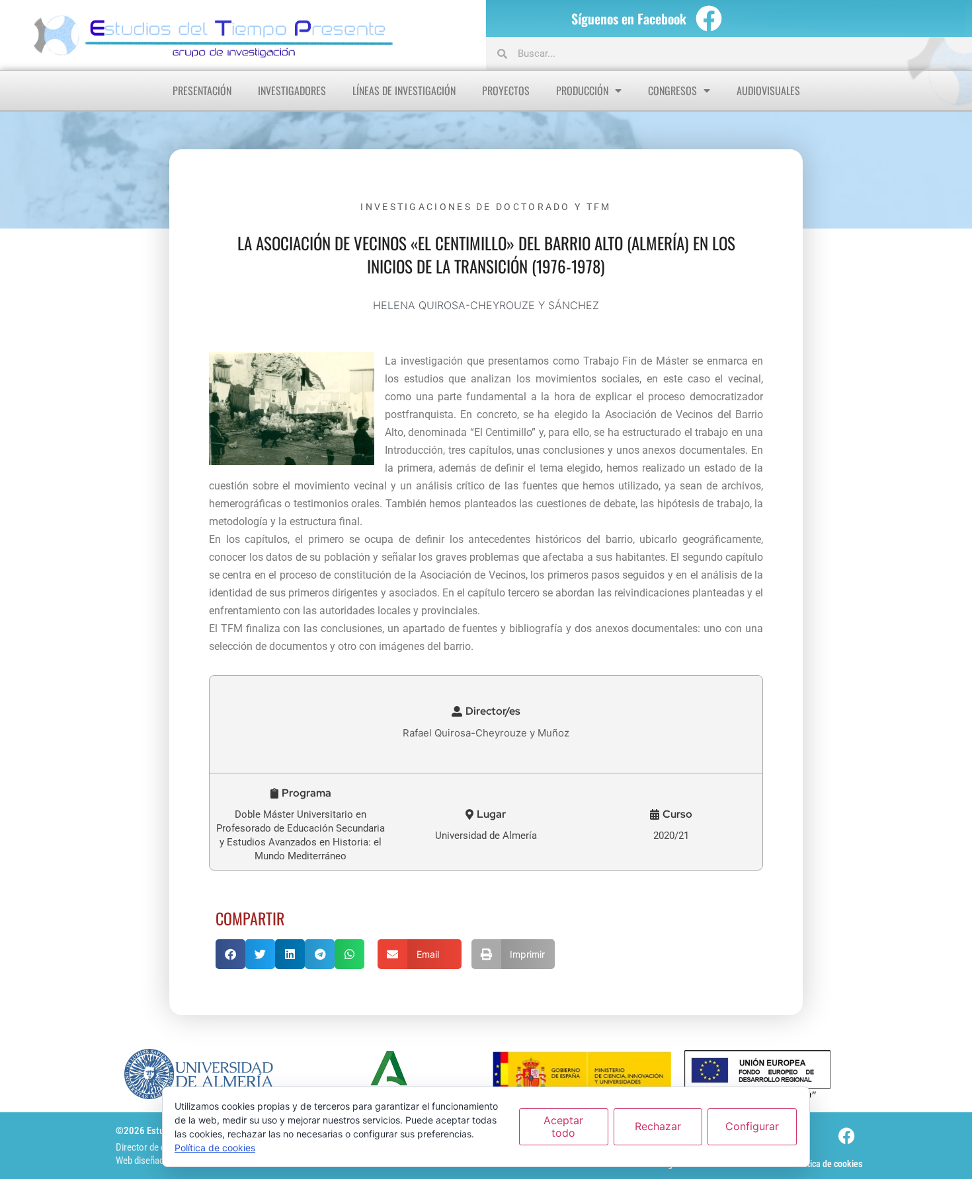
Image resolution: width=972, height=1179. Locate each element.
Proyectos (506, 90)
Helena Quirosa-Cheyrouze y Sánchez (486, 305)
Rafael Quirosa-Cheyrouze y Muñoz (486, 733)
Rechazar (658, 1126)
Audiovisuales (768, 90)
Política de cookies (827, 1164)
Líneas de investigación (404, 90)
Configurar (752, 1126)
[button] (486, 711)
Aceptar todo (563, 1126)
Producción (582, 90)
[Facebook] (708, 18)
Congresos (672, 90)
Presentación (202, 90)
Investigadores (292, 90)
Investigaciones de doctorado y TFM (485, 206)
